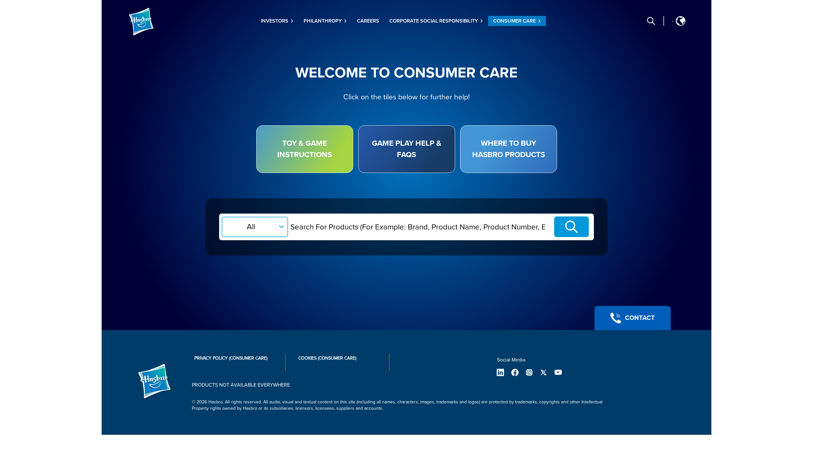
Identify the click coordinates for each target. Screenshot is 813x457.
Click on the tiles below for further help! (406, 97)
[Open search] (651, 21)
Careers (368, 21)
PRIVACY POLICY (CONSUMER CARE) (230, 358)
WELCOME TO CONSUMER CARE (406, 73)
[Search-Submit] (571, 226)
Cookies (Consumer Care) (327, 358)
